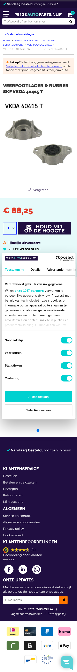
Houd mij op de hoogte (44, 229)
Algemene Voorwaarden (26, 614)
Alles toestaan (38, 396)
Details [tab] (35, 269)
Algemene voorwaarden (21, 522)
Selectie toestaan (38, 410)
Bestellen (10, 476)
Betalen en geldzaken (20, 482)
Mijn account (13, 502)
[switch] (66, 353)
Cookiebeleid (13, 535)
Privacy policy (13, 529)
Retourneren (13, 495)
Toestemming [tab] (14, 269)
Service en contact (17, 516)
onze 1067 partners (29, 290)
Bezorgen (10, 489)
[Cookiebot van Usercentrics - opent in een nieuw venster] (56, 258)
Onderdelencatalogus (20, 34)
